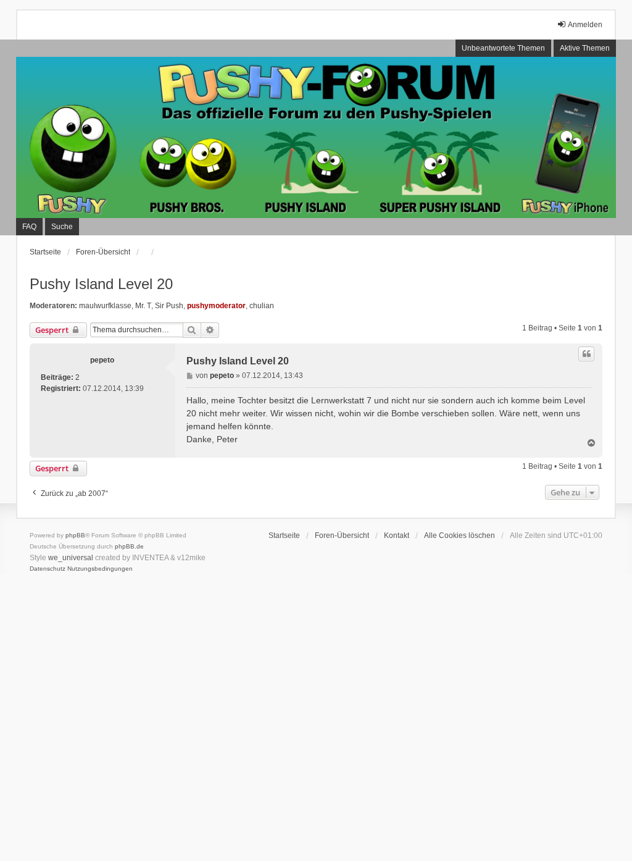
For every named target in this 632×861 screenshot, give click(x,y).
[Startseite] (316, 137)
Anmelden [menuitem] (585, 24)
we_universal (70, 557)
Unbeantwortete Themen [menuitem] (503, 48)
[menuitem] (47, 568)
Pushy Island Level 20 (101, 283)
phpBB (75, 535)
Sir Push (169, 305)
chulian (261, 305)
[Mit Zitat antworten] (586, 353)
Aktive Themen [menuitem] (585, 48)
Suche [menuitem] (62, 226)
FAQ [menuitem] (29, 226)
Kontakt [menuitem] (396, 535)
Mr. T (143, 305)
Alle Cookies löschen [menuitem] (459, 535)
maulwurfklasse (105, 305)
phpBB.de (129, 546)
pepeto (102, 360)
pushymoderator (216, 305)
